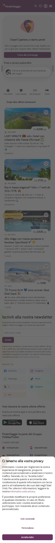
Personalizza (28, 527)
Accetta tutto (27, 537)
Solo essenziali (27, 518)
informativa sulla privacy (22, 491)
